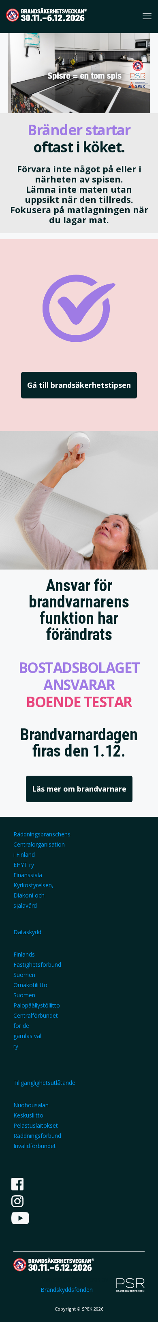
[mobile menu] (147, 15)
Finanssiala (27, 875)
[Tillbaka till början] (141, 1305)
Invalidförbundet (34, 1146)
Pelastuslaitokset (35, 1125)
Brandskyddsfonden (67, 1289)
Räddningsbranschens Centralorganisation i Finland (41, 844)
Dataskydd (27, 932)
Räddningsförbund (37, 1135)
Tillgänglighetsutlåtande (44, 1083)
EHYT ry (23, 865)
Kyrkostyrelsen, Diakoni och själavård (33, 895)
